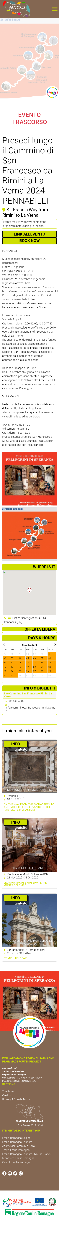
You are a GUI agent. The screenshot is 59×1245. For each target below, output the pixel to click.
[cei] (29, 1115)
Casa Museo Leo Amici (29, 868)
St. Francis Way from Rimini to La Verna (25, 212)
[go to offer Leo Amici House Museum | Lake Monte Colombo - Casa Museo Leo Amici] (29, 845)
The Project (9, 1091)
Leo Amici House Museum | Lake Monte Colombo (25, 884)
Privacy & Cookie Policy (16, 1099)
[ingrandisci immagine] (29, 478)
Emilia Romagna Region (16, 1137)
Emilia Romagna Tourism (17, 1141)
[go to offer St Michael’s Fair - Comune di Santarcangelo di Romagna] (29, 920)
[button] (55, 9)
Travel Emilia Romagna (16, 1150)
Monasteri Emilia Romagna (18, 1158)
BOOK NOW (29, 240)
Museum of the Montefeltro (29, 789)
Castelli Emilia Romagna (16, 1162)
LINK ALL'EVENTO (29, 234)
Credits (6, 1095)
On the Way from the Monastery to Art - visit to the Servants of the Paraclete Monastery (29, 807)
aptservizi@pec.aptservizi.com (21, 1081)
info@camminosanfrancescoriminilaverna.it (30, 709)
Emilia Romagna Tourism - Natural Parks (26, 1154)
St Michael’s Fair (15, 958)
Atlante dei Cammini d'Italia (18, 1146)
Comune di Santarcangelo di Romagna (29, 942)
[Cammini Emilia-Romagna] (15, 9)
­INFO (15, 744)
